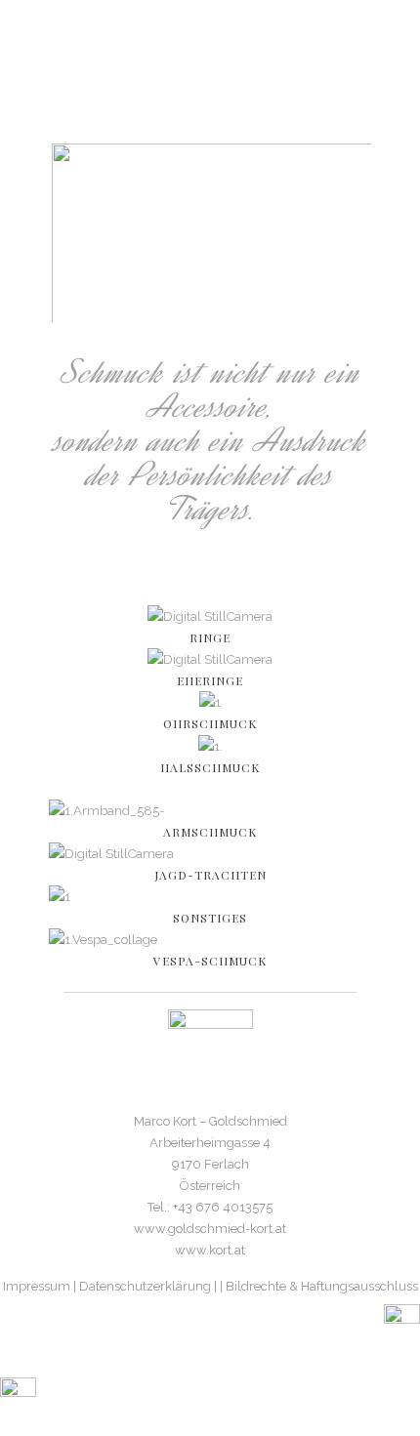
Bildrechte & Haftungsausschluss (322, 1286)
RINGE (210, 637)
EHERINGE (210, 680)
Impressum (36, 1286)
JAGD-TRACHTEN (210, 874)
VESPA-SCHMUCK (210, 960)
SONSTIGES (210, 917)
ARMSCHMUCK (210, 832)
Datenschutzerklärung (145, 1286)
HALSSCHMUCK (210, 767)
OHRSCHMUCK (210, 723)
